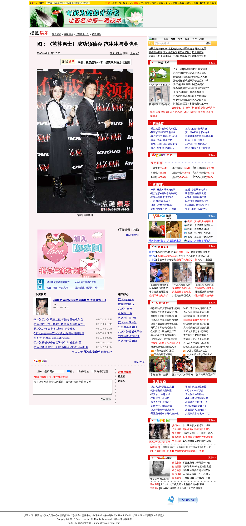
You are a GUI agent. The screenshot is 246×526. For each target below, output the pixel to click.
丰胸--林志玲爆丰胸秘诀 (163, 189)
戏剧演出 (154, 447)
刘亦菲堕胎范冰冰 (129, 336)
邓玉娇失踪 (174, 48)
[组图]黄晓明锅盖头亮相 (195, 76)
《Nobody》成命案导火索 (164, 339)
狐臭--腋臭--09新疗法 (196, 208)
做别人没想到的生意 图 (163, 386)
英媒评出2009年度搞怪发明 (197, 466)
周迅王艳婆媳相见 (181, 291)
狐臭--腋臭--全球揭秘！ (197, 128)
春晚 (202, 112)
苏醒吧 (154, 172)
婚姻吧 (175, 177)
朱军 (152, 112)
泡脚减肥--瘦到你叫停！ (197, 205)
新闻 (166, 39)
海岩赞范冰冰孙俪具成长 (193, 73)
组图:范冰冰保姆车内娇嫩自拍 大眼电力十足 (79, 300)
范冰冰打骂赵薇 (127, 317)
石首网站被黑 (156, 52)
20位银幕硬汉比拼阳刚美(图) (197, 440)
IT (142, 3)
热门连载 (154, 451)
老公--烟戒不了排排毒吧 (197, 147)
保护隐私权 (110, 515)
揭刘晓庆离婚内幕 (181, 288)
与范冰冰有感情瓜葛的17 (196, 88)
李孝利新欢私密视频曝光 (196, 335)
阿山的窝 (177, 103)
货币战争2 (203, 255)
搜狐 (49, 3)
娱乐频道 (56, 34)
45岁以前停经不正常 (195, 197)
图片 (194, 39)
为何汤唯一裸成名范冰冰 (191, 92)
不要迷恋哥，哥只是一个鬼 (196, 462)
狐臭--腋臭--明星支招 (161, 140)
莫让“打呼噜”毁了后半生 (163, 132)
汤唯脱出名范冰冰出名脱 (193, 99)
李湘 (208, 112)
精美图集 (96, 34)
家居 (161, 3)
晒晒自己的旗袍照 (169, 488)
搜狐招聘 (64, 515)
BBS (202, 3)
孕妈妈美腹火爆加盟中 (196, 386)
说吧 (201, 39)
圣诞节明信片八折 (158, 295)
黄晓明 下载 (125, 313)
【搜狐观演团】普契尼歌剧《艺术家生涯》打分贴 (185, 447)
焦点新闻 (176, 462)
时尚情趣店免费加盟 (161, 390)
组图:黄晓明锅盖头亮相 (192, 84)
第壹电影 (176, 433)
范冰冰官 (177, 96)
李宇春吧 (177, 168)
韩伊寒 (176, 99)
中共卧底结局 (172, 56)
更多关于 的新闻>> (92, 351)
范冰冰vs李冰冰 (127, 322)
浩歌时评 (177, 80)
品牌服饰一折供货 (160, 398)
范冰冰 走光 (125, 308)
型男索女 (176, 478)
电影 (163, 112)
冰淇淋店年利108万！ (196, 402)
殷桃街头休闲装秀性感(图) (164, 316)
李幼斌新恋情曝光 (204, 288)
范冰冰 (178, 112)
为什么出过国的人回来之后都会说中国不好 (182, 484)
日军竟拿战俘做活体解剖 (163, 327)
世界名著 (180, 255)
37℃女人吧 (200, 177)
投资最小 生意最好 (160, 394)
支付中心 (53, 515)
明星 (155, 116)
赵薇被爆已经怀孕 (158, 288)
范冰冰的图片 (126, 299)
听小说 (152, 255)
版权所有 (127, 519)
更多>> (212, 63)
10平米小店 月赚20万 (196, 144)
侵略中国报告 (199, 56)
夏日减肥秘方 (184, 52)
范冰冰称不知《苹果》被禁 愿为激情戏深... (59, 324)
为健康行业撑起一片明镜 (163, 208)
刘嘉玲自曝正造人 (181, 295)
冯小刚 (194, 107)
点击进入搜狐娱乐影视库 (196, 343)
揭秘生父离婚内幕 (204, 284)
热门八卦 (176, 425)
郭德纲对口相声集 (166, 252)
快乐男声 (210, 107)
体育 (114, 3)
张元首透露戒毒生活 (197, 350)
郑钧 (197, 112)
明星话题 (176, 440)
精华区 (121, 376)
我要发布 (139, 361)
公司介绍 (137, 515)
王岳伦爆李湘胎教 (163, 354)
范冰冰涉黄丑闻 (127, 340)
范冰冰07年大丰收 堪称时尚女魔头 (54, 328)
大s (167, 112)
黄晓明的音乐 (126, 304)
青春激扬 (177, 88)
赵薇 (157, 112)
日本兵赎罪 (200, 48)
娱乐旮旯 (176, 470)
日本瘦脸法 (198, 52)
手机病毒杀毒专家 (166, 259)
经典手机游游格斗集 (186, 259)
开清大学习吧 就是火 (161, 406)
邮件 (188, 3)
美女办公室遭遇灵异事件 (163, 335)
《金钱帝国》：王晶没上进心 (198, 433)
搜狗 (85, 3)
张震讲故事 (196, 252)
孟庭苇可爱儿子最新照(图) (196, 339)
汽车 (147, 3)
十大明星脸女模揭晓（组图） (198, 425)
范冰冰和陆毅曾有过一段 (195, 103)
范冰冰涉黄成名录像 (130, 331)
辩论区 (121, 381)
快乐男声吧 (200, 168)
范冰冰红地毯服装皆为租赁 (164, 320)
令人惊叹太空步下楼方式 (199, 354)
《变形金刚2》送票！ (165, 350)
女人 (168, 3)
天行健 (176, 84)
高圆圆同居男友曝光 (159, 104)
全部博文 (160, 515)
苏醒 (192, 112)
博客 (195, 3)
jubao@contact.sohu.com (107, 523)
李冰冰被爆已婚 (182, 284)
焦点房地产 (77, 3)
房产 (154, 3)
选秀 (172, 112)
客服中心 (86, 515)
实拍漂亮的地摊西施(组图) (196, 327)
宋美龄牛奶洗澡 (157, 56)
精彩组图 (176, 437)
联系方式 (97, 515)
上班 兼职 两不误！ (160, 201)
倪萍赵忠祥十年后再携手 (196, 316)
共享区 (152, 259)
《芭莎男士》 (82, 34)
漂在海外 (154, 484)
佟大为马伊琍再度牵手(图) (196, 312)
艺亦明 (176, 73)
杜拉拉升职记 (183, 252)
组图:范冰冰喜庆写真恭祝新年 (52, 337)
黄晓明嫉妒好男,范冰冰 (195, 69)
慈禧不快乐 (185, 56)
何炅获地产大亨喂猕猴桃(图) (165, 308)
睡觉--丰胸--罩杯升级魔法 (164, 144)
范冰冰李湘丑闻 (127, 327)
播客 (182, 3)
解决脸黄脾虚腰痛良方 (196, 201)
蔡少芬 (201, 107)
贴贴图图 (176, 466)
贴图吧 (154, 177)
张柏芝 (186, 112)
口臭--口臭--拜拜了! (195, 140)
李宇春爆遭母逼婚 (158, 291)
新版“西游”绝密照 (160, 374)
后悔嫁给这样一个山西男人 (196, 474)
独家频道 (68, 34)
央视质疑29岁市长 (158, 48)
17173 (67, 3)
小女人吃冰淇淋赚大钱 (196, 398)
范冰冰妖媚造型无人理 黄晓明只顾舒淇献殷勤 (61, 347)
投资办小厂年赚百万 (161, 402)
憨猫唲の (177, 76)
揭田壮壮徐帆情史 (159, 284)
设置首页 (28, 515)
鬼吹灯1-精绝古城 (166, 255)
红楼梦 (206, 252)
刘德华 (186, 107)
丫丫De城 (178, 69)
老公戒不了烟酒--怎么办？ (164, 136)
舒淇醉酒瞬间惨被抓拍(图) (196, 323)
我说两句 (211, 3)
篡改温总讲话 (170, 52)
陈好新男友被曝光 (204, 295)
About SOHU (124, 515)
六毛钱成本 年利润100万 (198, 413)
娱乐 (125, 3)
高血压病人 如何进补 (196, 409)
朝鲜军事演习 (187, 48)
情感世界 (176, 474)
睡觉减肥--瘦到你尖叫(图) (164, 128)
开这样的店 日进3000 (162, 197)
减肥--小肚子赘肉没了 (196, 189)
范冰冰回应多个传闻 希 (195, 96)
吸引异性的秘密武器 (195, 193)
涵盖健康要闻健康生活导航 (199, 136)
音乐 (187, 39)
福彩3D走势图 (205, 259)
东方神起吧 (200, 172)
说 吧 (169, 155)
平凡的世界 (192, 255)
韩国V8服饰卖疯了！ (196, 406)
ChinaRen (58, 3)
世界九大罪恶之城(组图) (195, 331)
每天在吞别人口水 (159, 479)
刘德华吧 (177, 172)
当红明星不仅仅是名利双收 (196, 470)
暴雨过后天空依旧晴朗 (190, 488)
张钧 (175, 92)
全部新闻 (148, 515)
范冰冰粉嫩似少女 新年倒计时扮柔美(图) (58, 342)
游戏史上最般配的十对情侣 (197, 346)
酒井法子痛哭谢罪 (205, 374)
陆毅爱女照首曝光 (204, 291)
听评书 (152, 252)
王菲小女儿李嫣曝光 (182, 374)
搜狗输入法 (41, 515)
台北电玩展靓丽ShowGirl (163, 346)
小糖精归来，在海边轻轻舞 (196, 478)
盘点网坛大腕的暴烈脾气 (163, 331)
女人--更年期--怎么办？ (163, 147)
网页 (173, 39)
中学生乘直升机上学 (159, 84)
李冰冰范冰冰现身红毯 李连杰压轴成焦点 (58, 319)
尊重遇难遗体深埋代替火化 (165, 413)
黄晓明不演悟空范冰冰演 (195, 80)
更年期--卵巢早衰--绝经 (197, 132)
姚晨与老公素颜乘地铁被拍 (164, 323)
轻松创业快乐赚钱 (194, 394)
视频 (175, 3)
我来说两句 (116, 53)
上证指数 (155, 168)
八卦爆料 (176, 429)
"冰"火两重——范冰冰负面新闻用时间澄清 (59, 333)
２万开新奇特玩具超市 (162, 409)
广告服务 (75, 515)
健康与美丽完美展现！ (162, 205)
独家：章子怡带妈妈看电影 (197, 308)
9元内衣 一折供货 (194, 390)
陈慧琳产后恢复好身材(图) (164, 312)
